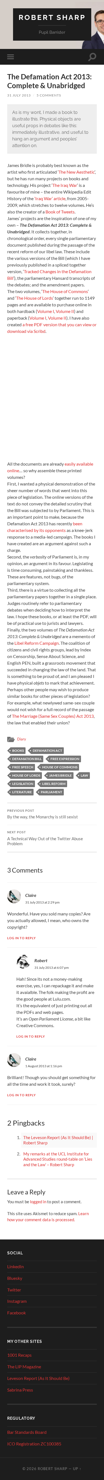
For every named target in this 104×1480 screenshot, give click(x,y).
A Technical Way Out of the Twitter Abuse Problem (45, 838)
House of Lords (26, 775)
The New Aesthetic (77, 171)
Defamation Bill (27, 759)
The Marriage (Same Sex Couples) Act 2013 (53, 716)
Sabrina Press (20, 1389)
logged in (38, 1201)
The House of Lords (34, 298)
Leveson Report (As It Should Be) (38, 1378)
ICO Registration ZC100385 (34, 1443)
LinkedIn (15, 1266)
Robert (40, 960)
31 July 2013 (19, 95)
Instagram (17, 1301)
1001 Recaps (19, 1355)
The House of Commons (65, 291)
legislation (22, 784)
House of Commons (59, 767)
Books (18, 750)
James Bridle (60, 775)
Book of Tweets (60, 211)
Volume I (45, 311)
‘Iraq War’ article (49, 198)
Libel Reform (53, 784)
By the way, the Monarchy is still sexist (42, 814)
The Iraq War (64, 185)
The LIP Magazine (24, 1366)
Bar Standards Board (27, 1432)
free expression (64, 759)
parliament (51, 792)
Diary (21, 739)
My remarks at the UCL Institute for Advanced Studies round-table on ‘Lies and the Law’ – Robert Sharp (57, 1159)
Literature (22, 792)
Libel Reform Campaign (36, 643)
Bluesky (14, 1278)
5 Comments (49, 95)
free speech (22, 767)
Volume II (65, 311)
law (84, 775)
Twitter (14, 1289)
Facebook (16, 1312)
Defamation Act (47, 750)
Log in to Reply (21, 938)
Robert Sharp (52, 17)
